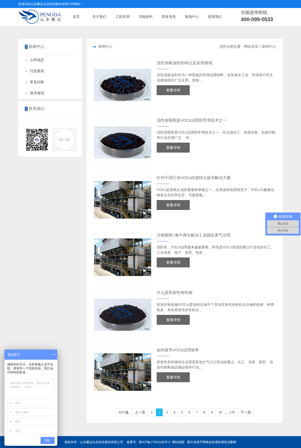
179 (232, 412)
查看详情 (173, 90)
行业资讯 (37, 71)
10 (220, 412)
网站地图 (178, 442)
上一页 (140, 412)
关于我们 (99, 17)
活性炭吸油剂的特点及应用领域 (184, 63)
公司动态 (37, 60)
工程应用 (122, 17)
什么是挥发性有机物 (174, 292)
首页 (76, 17)
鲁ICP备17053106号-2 (154, 442)
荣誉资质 (169, 17)
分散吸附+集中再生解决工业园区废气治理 (193, 235)
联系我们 (215, 17)
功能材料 (146, 17)
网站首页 (251, 46)
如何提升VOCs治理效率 (178, 350)
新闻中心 (192, 17)
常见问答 (37, 82)
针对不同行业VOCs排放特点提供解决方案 (194, 178)
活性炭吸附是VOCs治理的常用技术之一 (192, 120)
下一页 (245, 412)
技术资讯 (37, 93)
